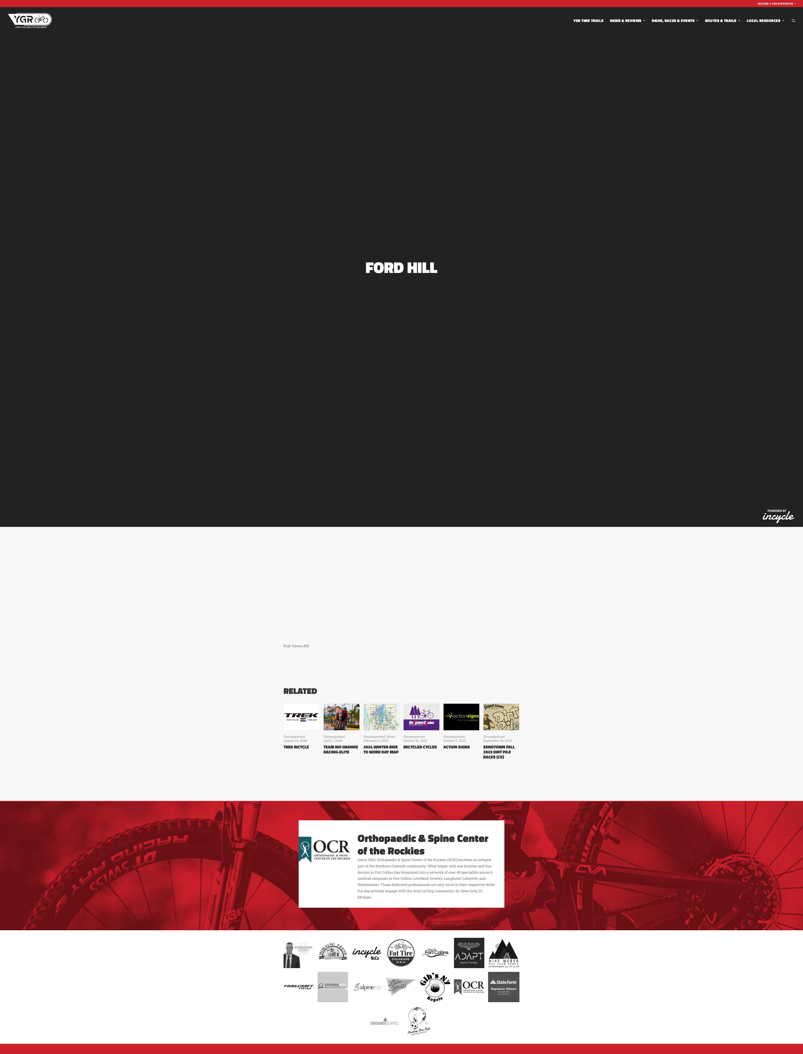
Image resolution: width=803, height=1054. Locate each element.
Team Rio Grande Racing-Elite (341, 749)
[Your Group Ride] (30, 20)
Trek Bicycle (296, 747)
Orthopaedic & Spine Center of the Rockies (423, 844)
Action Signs (456, 747)
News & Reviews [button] (625, 20)
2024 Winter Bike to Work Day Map (381, 749)
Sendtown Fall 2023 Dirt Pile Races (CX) (499, 752)
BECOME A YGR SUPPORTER (775, 3)
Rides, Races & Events (673, 20)
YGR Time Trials (588, 20)
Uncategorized (294, 736)
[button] (793, 20)
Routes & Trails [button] (720, 20)
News (391, 736)
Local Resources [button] (763, 20)
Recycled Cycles (420, 747)
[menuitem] (776, 3)
